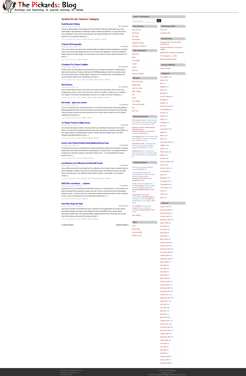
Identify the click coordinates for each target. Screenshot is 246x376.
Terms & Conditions (138, 73)
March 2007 (164, 317)
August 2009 (164, 223)
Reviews (101, 97)
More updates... (137, 215)
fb (138, 169)
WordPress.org (136, 235)
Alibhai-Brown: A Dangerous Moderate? (172, 52)
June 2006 (163, 347)
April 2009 (163, 236)
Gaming (162, 116)
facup (134, 180)
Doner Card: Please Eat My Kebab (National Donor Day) (85, 143)
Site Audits (135, 36)
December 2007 (165, 288)
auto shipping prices (138, 136)
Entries (136, 229)
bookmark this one (138, 151)
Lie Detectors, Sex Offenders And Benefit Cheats (82, 163)
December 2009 (165, 210)
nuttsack (148, 189)
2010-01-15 (142, 169)
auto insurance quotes (139, 120)
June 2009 (163, 229)
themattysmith (147, 197)
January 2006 (164, 359)
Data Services (136, 30)
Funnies (85, 158)
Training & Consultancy (139, 46)
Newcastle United (165, 142)
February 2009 (164, 242)
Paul (133, 94)
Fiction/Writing (164, 109)
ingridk (138, 206)
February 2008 (164, 281)
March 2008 (164, 278)
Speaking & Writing (138, 43)
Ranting (162, 155)
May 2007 (163, 311)
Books (84, 97)
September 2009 (165, 219)
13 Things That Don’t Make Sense (75, 123)
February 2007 (164, 320)
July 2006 (163, 343)
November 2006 (165, 330)
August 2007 (164, 301)
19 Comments (123, 66)
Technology (163, 181)
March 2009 (164, 239)
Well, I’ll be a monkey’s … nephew (75, 183)
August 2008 (164, 262)
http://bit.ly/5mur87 (145, 210)
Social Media (136, 39)
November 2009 (165, 213)
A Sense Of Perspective (71, 44)
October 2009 (164, 216)
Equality (162, 103)
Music (162, 139)
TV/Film (162, 194)
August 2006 (164, 340)
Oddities (97, 39)
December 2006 (165, 327)
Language (163, 122)
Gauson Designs (164, 374)
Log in (134, 225)
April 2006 (163, 353)
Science (103, 39)
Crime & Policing (93, 178)
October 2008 (164, 255)
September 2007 (165, 298)
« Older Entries (67, 225)
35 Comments (123, 26)
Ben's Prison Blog (137, 81)
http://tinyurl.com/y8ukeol (140, 178)
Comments (137, 232)
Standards (163, 178)
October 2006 (164, 333)
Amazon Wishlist (165, 68)
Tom (133, 107)
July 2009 (163, 226)
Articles (162, 80)
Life (161, 126)
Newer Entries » (122, 225)
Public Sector (164, 152)
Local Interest (164, 129)
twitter (162, 197)
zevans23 (146, 195)
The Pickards (164, 187)
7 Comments (124, 165)
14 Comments (123, 206)
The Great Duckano (138, 104)
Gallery (134, 67)
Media (96, 79)
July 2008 (163, 265)
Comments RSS (165, 33)
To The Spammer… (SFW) (168, 56)
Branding (163, 93)
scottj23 (148, 199)
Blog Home (135, 54)
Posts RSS (163, 30)
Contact (134, 64)
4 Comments (124, 185)
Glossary (135, 70)
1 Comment (124, 46)
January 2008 (164, 285)
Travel (162, 191)
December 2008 (165, 249)
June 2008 (163, 268)
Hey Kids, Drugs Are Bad (72, 204)
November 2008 (165, 252)
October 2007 (164, 294)
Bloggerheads (136, 85)
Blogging (162, 86)
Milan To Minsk (136, 91)
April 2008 (163, 275)
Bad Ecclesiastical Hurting (168, 59)
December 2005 (165, 363)
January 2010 (164, 206)
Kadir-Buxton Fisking (70, 24)
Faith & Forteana (88, 39)
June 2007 (163, 307)
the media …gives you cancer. (74, 102)
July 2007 (163, 304)
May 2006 (163, 350)
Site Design (135, 33)
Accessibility (136, 60)
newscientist (140, 185)
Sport (161, 174)
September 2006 (165, 337)
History (162, 119)
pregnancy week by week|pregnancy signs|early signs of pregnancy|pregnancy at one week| (143, 129)
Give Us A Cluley (137, 88)
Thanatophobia (164, 184)
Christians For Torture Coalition (74, 64)
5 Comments (124, 104)
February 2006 (164, 356)
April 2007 (163, 314)
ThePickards (171, 370)
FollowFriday (137, 195)
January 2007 (164, 324)
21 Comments (123, 87)
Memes (162, 135)
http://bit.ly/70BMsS (138, 189)
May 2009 (163, 232)
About (134, 57)
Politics (101, 79)
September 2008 (165, 259)
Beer (161, 83)
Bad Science (66, 85)
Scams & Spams (165, 161)
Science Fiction (165, 168)
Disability (163, 100)
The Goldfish (136, 101)
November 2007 (165, 291)
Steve (134, 98)
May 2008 (163, 272)
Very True (135, 111)
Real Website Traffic (138, 143)
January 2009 (164, 245)
